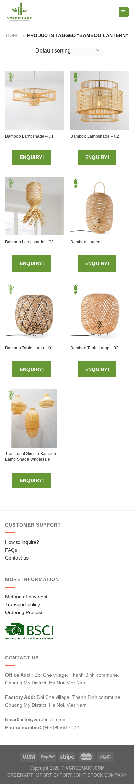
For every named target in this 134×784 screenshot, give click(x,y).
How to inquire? (22, 542)
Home (13, 35)
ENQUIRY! (32, 157)
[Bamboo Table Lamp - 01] (34, 312)
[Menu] (124, 12)
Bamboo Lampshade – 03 (29, 242)
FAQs (11, 550)
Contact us (17, 558)
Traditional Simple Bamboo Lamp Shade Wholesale (30, 456)
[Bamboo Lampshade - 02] (99, 100)
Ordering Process (24, 612)
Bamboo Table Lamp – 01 (29, 348)
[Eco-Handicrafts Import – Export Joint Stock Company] (33, 12)
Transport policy (22, 604)
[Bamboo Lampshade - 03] (34, 206)
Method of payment (26, 596)
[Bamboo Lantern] (99, 206)
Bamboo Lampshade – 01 (29, 136)
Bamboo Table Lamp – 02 (94, 348)
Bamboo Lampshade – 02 (94, 136)
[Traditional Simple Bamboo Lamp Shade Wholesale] (34, 418)
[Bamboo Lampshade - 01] (34, 100)
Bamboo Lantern (86, 242)
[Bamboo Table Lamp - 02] (99, 312)
